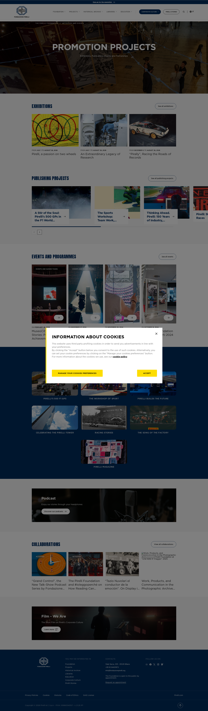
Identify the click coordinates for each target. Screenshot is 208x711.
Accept (147, 373)
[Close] (156, 333)
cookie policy (120, 356)
